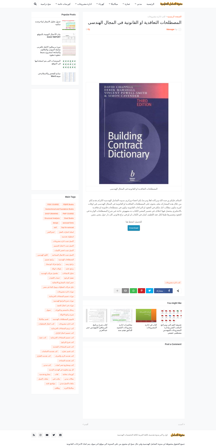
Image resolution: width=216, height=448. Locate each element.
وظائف (57, 388)
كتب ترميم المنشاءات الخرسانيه (62, 328)
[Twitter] (149, 290)
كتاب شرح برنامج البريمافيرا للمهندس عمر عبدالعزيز (96, 327)
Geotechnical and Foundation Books (59, 209)
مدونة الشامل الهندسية (153, 444)
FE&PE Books (68, 205)
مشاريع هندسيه (44, 374)
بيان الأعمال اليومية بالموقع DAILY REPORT (49, 35)
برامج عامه (70, 269)
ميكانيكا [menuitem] (114, 4)
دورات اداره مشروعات (65, 292)
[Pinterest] (141, 290)
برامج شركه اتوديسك (53, 264)
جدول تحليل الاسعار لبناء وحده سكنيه (48, 22)
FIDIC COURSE (53, 205)
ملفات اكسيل (43, 379)
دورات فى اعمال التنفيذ (65, 305)
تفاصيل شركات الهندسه (49, 273)
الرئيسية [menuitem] (150, 4)
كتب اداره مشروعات (156, 16)
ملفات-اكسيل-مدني (67, 383)
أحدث (180, 424)
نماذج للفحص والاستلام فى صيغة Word (49, 74)
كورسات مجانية (68, 374)
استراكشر (50, 232)
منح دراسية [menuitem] (46, 4)
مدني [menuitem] (139, 4)
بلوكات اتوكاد (56, 269)
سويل (48, 310)
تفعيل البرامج (69, 278)
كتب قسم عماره (68, 351)
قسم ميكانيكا (43, 319)
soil (55, 227)
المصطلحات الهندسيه (66, 260)
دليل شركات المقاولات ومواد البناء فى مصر (58, 287)
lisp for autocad (67, 227)
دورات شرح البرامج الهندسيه (63, 301)
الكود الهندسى (42, 255)
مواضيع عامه (50, 383)
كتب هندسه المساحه (66, 361)
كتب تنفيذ (42, 338)
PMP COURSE (68, 214)
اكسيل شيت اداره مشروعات (63, 241)
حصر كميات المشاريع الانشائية (63, 283)
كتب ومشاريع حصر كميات (64, 365)
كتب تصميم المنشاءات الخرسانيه (62, 338)
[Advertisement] (134, 60)
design (55, 223)
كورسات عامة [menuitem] (64, 4)
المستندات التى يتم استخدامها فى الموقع (48, 62)
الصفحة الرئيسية (174, 16)
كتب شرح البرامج (67, 342)
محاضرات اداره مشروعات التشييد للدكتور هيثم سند (124, 327)
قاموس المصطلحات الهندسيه (63, 319)
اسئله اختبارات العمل (66, 232)
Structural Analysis (52, 218)
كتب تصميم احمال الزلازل (65, 333)
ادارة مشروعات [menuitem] (84, 4)
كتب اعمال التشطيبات (46, 324)
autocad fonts (68, 223)
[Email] (125, 290)
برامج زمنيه (70, 264)
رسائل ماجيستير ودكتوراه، (64, 310)
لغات (56, 374)
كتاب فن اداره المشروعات (151, 326)
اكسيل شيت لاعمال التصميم (64, 246)
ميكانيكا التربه (69, 388)
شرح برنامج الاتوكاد (67, 315)
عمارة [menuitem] (127, 4)
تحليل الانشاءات (68, 273)
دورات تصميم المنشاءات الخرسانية (61, 296)
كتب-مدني (47, 365)
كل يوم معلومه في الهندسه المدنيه (61, 370)
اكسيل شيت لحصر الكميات (64, 250)
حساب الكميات (54, 278)
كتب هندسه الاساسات (49, 351)
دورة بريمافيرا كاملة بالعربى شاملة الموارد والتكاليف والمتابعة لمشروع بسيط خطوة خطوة (49, 51)
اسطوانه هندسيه (68, 237)
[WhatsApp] (133, 290)
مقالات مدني (69, 379)
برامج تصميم (49, 260)
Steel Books (69, 218)
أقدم (86, 424)
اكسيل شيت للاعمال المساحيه (63, 255)
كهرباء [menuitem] (101, 4)
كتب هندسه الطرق (44, 356)
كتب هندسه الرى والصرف (64, 356)
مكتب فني (56, 379)
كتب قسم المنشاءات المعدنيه (63, 347)
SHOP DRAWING (51, 214)
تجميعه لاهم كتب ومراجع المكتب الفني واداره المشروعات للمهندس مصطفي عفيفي (171, 329)
